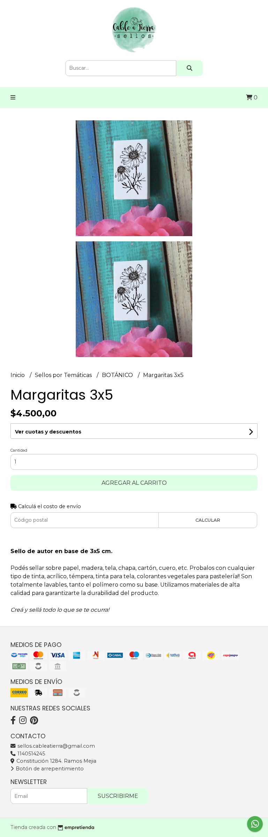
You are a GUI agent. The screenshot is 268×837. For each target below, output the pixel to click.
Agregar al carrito (134, 483)
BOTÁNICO (118, 375)
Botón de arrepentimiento (49, 769)
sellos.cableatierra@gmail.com (55, 746)
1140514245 (30, 754)
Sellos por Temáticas (64, 375)
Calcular (207, 520)
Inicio (18, 375)
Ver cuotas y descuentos (48, 432)
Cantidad (18, 450)
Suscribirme (118, 796)
